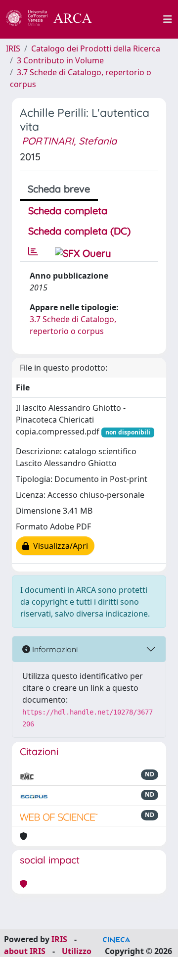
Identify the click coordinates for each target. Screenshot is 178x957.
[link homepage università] (133, 19)
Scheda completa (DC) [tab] (79, 231)
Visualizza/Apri (58, 545)
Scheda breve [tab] (59, 189)
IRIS (13, 48)
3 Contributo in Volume (60, 60)
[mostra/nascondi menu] (167, 19)
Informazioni (54, 649)
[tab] (33, 251)
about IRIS (24, 951)
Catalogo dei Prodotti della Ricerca (95, 48)
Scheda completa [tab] (67, 210)
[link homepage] (54, 19)
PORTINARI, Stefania (69, 141)
